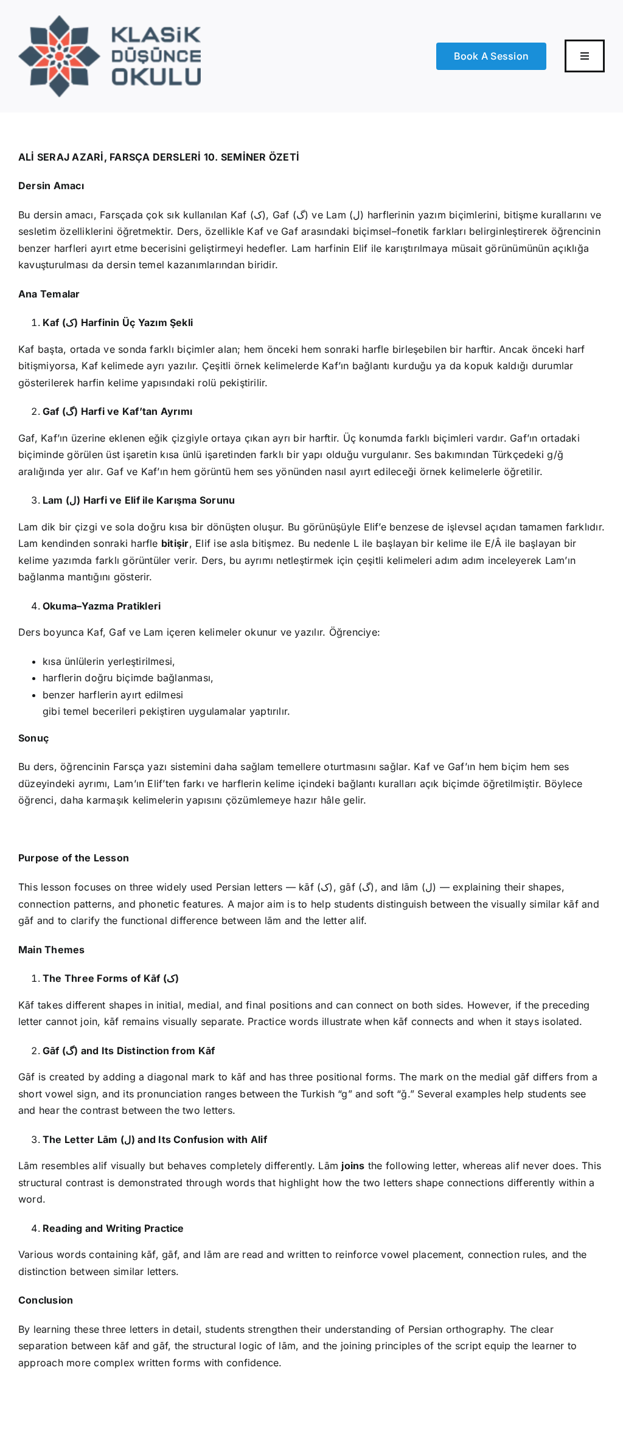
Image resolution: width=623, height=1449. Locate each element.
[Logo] (109, 20)
